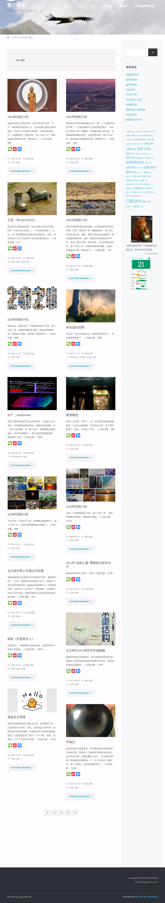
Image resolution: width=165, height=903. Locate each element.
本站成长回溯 (75, 327)
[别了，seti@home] (32, 393)
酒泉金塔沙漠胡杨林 (136, 109)
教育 (139, 172)
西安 (150, 192)
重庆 (137, 196)
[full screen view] (149, 258)
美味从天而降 (16, 717)
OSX (148, 135)
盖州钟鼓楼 (131, 84)
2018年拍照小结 (17, 514)
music (139, 135)
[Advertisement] (61, 838)
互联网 (131, 149)
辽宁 (129, 196)
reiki (129, 139)
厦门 (139, 154)
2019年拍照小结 (76, 506)
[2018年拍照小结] (32, 492)
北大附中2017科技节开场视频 (85, 650)
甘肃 (147, 184)
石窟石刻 (139, 188)
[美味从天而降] (32, 700)
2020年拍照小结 (17, 319)
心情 (12, 162)
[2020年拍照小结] (32, 298)
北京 (144, 149)
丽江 (139, 144)
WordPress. (152, 897)
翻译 (136, 192)
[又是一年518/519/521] (32, 198)
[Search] (152, 52)
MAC (130, 135)
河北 (146, 176)
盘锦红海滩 (131, 79)
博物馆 (130, 154)
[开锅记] (90, 720)
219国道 (130, 131)
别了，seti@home (19, 415)
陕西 (146, 201)
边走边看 (89, 589)
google (139, 131)
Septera (139, 897)
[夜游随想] (90, 393)
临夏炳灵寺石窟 (133, 119)
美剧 (129, 192)
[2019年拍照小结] (90, 485)
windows (130, 144)
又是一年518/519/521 (21, 220)
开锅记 (70, 742)
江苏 (137, 176)
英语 (143, 192)
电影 (24, 669)
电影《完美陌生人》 (21, 639)
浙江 (137, 180)
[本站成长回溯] (90, 305)
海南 (144, 180)
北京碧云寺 (131, 114)
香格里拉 (138, 206)
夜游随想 (72, 415)
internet (74, 357)
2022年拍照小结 (76, 117)
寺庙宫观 (135, 162)
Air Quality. (137, 258)
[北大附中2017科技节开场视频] (90, 628)
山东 (148, 163)
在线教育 (140, 158)
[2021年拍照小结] (90, 198)
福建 (149, 188)
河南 (129, 180)
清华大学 (26, 262)
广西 (139, 168)
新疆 (146, 172)
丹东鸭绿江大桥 (133, 99)
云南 (148, 143)
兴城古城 (130, 89)
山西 (130, 167)
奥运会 (149, 158)
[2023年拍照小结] (32, 95)
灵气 (139, 184)
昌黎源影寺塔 (132, 74)
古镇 (146, 154)
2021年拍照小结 (76, 220)
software (16, 456)
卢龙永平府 (131, 94)
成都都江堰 (131, 104)
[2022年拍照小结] (90, 95)
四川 (130, 157)
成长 (18, 162)
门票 (133, 201)
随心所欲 (30, 159)
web (83, 357)
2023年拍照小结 (17, 117)
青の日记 (17, 5)
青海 (129, 206)
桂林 (129, 176)
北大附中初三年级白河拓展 (25, 571)
